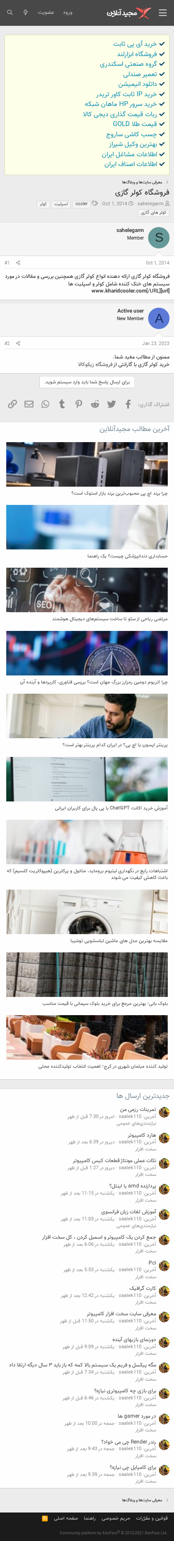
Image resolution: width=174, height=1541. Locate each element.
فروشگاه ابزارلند (137, 54)
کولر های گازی (153, 212)
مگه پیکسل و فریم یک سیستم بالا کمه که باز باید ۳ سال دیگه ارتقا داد (82, 1365)
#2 (7, 344)
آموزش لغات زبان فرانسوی (128, 1212)
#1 (7, 263)
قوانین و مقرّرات (152, 1518)
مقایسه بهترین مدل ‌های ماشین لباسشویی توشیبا (119, 941)
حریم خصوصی (116, 1518)
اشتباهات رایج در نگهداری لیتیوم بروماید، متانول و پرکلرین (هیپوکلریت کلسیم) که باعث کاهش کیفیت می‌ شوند (87, 874)
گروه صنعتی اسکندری (128, 64)
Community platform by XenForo (114, 1533)
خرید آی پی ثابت (135, 44)
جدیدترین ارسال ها (143, 1096)
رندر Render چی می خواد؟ (128, 1442)
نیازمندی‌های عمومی (136, 1123)
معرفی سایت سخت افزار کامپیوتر (121, 1314)
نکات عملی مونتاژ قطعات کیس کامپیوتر (114, 1161)
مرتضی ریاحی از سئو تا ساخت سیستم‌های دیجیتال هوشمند (110, 619)
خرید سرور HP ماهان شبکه (121, 104)
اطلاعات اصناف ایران (130, 164)
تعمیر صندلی (140, 74)
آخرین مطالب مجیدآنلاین (134, 429)
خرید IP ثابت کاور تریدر (126, 94)
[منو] (162, 13)
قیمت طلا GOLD (135, 124)
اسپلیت (61, 204)
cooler (81, 204)
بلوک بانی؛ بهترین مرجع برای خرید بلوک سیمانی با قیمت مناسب (105, 1004)
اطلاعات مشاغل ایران (129, 155)
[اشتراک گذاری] (18, 263)
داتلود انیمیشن (137, 84)
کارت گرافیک (142, 1289)
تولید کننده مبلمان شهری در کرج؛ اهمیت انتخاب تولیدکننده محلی (103, 1066)
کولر (43, 204)
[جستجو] (9, 13)
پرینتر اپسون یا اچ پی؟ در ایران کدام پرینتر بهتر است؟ (115, 745)
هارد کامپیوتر (142, 1135)
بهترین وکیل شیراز (133, 144)
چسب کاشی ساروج (131, 135)
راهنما (89, 1518)
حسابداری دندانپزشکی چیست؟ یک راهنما (127, 556)
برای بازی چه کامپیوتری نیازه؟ (125, 1391)
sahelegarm (150, 204)
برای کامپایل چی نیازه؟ (133, 1468)
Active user (130, 311)
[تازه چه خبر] (25, 13)
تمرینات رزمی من (138, 1110)
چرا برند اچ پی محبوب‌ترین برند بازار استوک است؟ (119, 493)
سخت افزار (145, 1149)
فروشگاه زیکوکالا (95, 365)
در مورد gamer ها (137, 1416)
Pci (152, 1263)
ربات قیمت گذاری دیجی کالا (120, 115)
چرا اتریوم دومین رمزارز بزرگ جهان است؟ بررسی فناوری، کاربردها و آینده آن (94, 682)
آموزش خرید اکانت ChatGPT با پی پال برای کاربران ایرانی (111, 808)
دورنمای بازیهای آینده (134, 1340)
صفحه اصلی (66, 1518)
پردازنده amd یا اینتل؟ (132, 1186)
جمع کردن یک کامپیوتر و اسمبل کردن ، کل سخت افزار (99, 1237)
